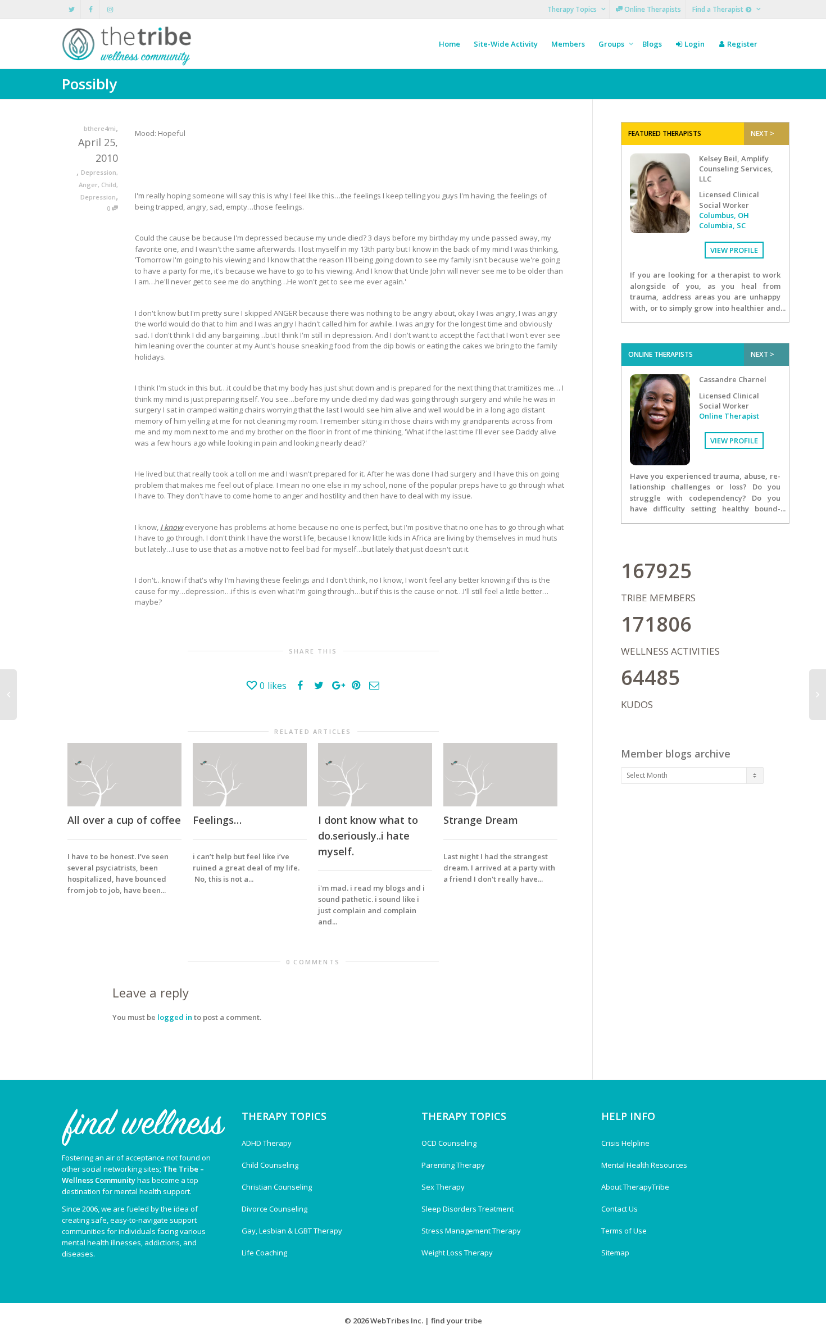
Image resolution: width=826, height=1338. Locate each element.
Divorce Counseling (274, 1209)
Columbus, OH (724, 215)
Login (694, 44)
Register (741, 44)
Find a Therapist (718, 9)
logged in (174, 1017)
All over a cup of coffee (124, 820)
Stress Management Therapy (471, 1231)
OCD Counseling (448, 1143)
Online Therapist (729, 416)
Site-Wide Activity (506, 44)
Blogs (652, 44)
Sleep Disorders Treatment (467, 1209)
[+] (124, 774)
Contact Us (619, 1209)
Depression (98, 172)
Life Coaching (264, 1253)
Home (449, 44)
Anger (88, 184)
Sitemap (615, 1253)
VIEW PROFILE (734, 250)
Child (108, 184)
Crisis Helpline (625, 1143)
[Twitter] (71, 9)
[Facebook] (90, 9)
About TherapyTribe (635, 1187)
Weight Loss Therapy (457, 1253)
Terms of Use (624, 1231)
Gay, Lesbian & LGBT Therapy (292, 1231)
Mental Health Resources (644, 1165)
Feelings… (217, 820)
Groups (612, 44)
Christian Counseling (277, 1187)
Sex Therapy (443, 1187)
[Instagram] (110, 9)
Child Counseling (270, 1165)
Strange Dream (480, 820)
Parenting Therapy (453, 1165)
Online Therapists (652, 9)
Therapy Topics (572, 9)
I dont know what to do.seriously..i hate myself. (368, 835)
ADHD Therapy (267, 1143)
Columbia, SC (722, 225)
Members (568, 44)
